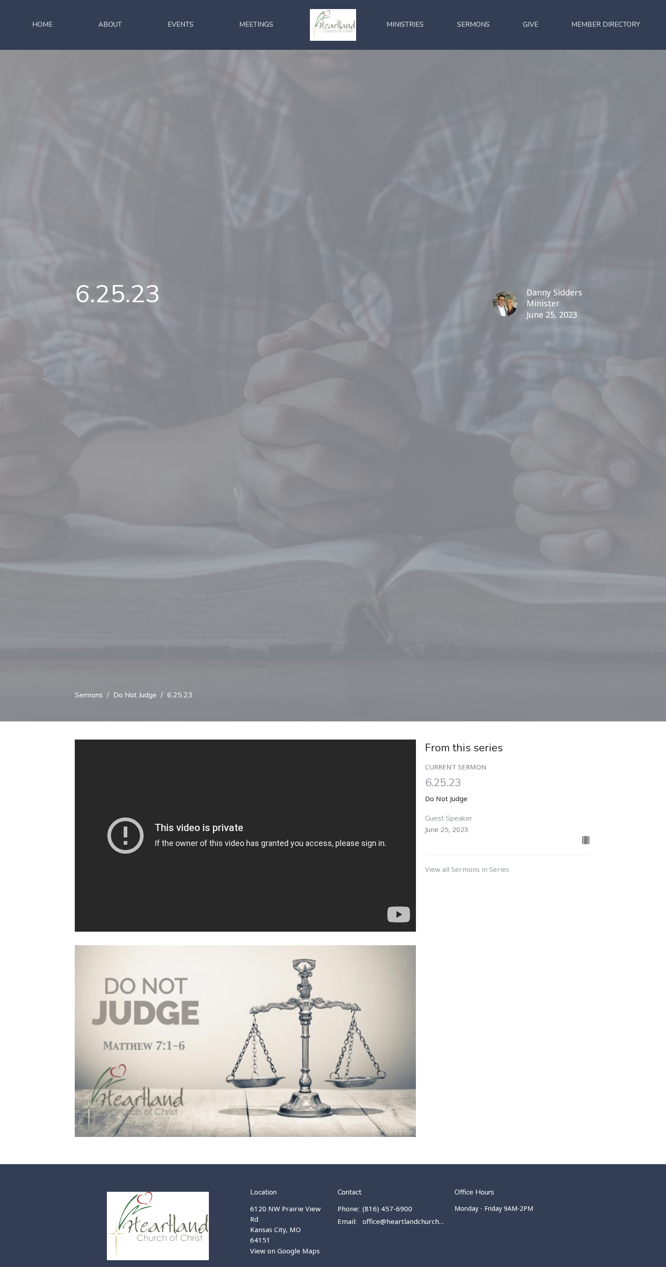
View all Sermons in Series (467, 869)
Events (180, 24)
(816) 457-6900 (387, 1208)
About (110, 24)
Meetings (256, 24)
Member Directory (605, 24)
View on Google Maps (285, 1250)
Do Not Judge (135, 695)
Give (530, 24)
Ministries (405, 24)
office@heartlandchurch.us (403, 1221)
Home (42, 24)
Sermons (473, 24)
